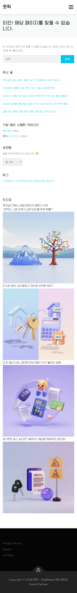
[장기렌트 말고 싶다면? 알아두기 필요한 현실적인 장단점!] (38, 477)
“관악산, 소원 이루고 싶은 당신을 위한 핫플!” (28, 209)
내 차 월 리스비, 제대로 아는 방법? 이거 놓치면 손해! (32, 362)
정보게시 (7, 130)
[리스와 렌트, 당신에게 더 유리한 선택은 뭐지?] (38, 324)
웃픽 (7, 7)
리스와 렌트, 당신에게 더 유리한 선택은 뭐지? (28, 285)
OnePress (47, 579)
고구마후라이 (8, 181)
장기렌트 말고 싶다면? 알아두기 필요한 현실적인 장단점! (34, 439)
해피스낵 (50, 181)
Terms (7, 549)
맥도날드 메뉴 (27, 181)
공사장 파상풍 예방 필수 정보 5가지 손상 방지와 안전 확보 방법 (35, 103)
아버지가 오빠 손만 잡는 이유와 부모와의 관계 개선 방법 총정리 (35, 96)
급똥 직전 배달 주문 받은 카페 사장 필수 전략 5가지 (29, 111)
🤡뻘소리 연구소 (11, 136)
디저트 (17, 181)
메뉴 (70, 6)
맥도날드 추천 (39, 181)
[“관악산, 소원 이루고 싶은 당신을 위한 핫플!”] (38, 247)
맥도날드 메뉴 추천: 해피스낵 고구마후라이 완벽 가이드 (31, 80)
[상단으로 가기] (38, 571)
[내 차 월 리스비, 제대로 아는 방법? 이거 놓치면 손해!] (38, 400)
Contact (8, 555)
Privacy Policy (12, 543)
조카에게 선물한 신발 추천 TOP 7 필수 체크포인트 (29, 88)
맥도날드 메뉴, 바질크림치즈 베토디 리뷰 (25, 205)
